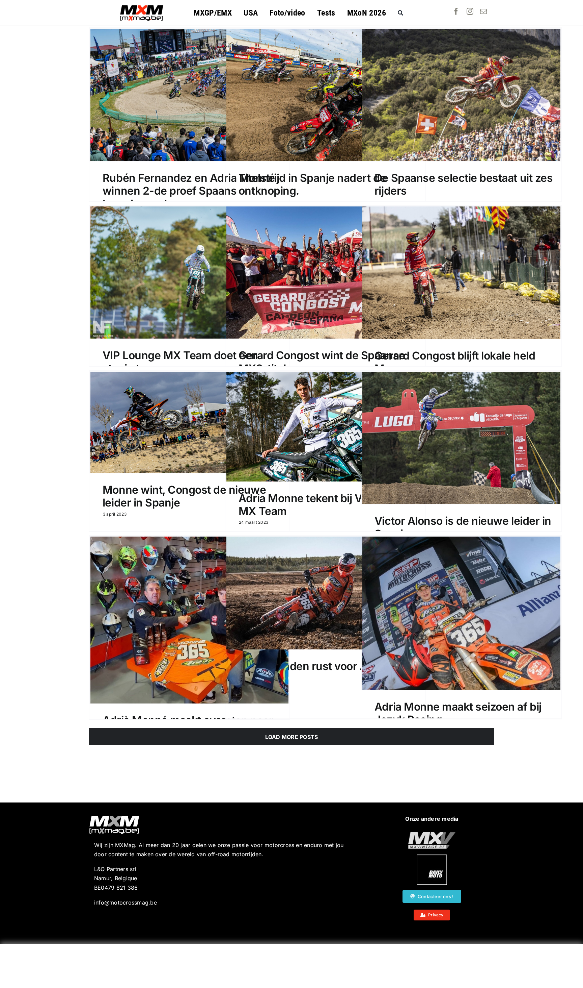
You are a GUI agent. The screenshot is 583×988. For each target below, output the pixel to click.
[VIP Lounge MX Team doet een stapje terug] (189, 272)
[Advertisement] (291, 966)
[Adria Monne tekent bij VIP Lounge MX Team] (325, 426)
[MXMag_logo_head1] (142, 6)
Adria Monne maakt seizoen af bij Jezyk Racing (458, 713)
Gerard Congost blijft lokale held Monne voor (454, 362)
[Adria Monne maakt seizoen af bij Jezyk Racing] (461, 613)
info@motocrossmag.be (125, 902)
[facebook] (456, 11)
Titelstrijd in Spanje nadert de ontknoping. (312, 184)
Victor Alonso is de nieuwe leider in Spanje (462, 527)
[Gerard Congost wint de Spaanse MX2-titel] (325, 272)
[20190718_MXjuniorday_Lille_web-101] (431, 834)
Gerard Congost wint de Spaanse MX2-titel (322, 362)
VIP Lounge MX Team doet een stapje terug (180, 362)
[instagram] (470, 11)
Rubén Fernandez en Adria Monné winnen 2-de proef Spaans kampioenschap (189, 191)
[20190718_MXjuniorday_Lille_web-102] (432, 857)
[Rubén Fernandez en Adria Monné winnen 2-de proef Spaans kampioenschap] (189, 95)
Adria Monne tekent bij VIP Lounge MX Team (326, 505)
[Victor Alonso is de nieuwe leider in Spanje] (461, 438)
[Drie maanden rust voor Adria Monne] (325, 593)
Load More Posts (291, 737)
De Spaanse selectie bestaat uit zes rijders (463, 184)
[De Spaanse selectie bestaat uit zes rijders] (461, 95)
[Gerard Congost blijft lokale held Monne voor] (461, 272)
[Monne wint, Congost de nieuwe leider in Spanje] (189, 422)
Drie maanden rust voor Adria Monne (313, 673)
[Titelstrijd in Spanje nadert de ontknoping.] (325, 95)
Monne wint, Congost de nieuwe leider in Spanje (184, 496)
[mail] (483, 11)
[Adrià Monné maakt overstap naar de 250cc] (189, 620)
